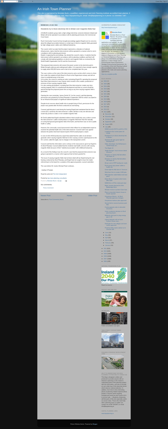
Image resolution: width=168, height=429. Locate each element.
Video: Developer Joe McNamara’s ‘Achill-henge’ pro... (115, 144)
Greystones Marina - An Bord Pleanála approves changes (114, 197)
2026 (105, 81)
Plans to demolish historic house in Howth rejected (115, 193)
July (106, 127)
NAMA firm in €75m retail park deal (115, 183)
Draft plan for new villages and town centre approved (116, 224)
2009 (105, 253)
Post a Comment (48, 188)
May (106, 235)
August (107, 124)
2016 (105, 106)
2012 (105, 112)
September (108, 121)
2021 (105, 94)
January (108, 245)
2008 (105, 256)
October (108, 119)
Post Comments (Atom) (56, 199)
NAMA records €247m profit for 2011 (116, 129)
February (108, 243)
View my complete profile (109, 74)
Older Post (92, 196)
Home (69, 196)
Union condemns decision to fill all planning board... (115, 212)
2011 (105, 248)
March (107, 240)
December (108, 114)
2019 (105, 99)
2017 (105, 104)
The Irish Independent (60, 174)
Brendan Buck (117, 32)
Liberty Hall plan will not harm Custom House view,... (114, 220)
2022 (105, 91)
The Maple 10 (109, 148)
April (106, 237)
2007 (105, 259)
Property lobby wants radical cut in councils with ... (115, 228)
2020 (105, 96)
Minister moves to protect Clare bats (116, 189)
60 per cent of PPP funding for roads (116, 163)
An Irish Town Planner (54, 9)
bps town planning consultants (57, 178)
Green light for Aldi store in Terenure (116, 169)
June (107, 232)
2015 (105, 109)
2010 (105, 251)
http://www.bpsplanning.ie (109, 27)
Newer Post (45, 196)
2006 (105, 261)
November (108, 116)
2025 (105, 83)
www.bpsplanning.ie (108, 413)
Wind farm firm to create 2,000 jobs (115, 172)
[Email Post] (65, 181)
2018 (105, 101)
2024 (105, 86)
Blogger (95, 424)
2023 (105, 89)
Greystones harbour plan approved (115, 200)
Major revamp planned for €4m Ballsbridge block (114, 186)
